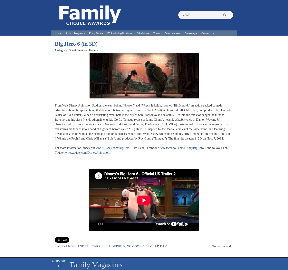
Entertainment (172, 33)
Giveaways (191, 33)
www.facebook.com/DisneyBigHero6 (181, 148)
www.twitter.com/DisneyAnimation (87, 152)
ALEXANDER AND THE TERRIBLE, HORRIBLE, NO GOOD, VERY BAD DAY (112, 246)
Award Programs (75, 33)
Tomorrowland (221, 246)
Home (58, 33)
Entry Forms (96, 33)
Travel (156, 33)
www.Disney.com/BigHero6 (113, 148)
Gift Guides (143, 33)
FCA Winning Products (119, 33)
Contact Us (207, 33)
